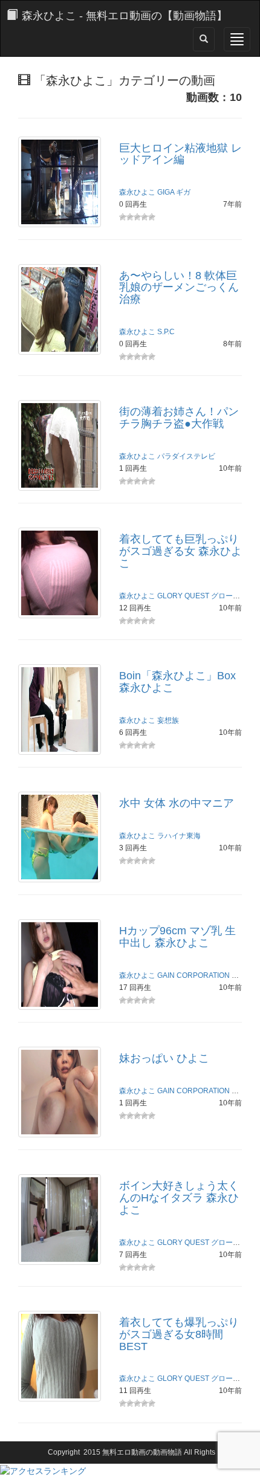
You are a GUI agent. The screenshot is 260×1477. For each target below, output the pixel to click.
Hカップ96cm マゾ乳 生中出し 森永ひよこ (177, 937)
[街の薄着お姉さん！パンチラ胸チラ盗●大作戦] (59, 445)
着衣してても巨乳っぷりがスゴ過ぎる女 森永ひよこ (180, 551)
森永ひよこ (137, 192)
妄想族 (168, 720)
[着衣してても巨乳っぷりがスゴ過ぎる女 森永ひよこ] (59, 572)
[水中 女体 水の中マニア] (59, 836)
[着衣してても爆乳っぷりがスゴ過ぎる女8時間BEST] (59, 1355)
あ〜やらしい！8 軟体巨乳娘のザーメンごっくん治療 (179, 288)
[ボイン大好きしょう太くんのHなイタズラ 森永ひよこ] (59, 1219)
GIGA (165, 192)
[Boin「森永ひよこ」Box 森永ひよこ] (59, 709)
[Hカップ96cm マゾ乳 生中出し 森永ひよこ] (59, 964)
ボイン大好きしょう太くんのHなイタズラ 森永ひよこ (179, 1198)
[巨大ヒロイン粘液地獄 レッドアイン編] (59, 181)
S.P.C (166, 332)
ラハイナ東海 (179, 836)
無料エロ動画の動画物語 (142, 1452)
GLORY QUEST (183, 596)
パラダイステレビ (186, 456)
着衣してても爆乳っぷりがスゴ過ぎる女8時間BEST (179, 1334)
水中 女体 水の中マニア (176, 803)
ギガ (183, 192)
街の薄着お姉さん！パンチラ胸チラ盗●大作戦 (179, 418)
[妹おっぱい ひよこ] (59, 1091)
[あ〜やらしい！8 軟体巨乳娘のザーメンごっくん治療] (59, 308)
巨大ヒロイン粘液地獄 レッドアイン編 (180, 154)
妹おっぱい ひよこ (164, 1058)
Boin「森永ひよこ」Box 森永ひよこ (177, 682)
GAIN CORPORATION (193, 975)
